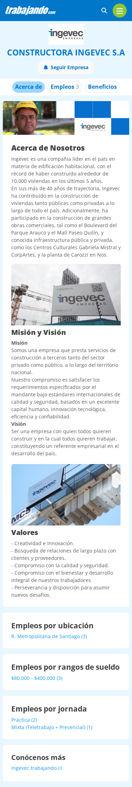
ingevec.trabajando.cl (36, 768)
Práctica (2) (24, 719)
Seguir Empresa (69, 67)
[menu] (120, 11)
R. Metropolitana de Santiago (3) (49, 636)
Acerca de (28, 87)
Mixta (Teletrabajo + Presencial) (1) (51, 727)
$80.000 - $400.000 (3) (36, 678)
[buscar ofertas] (104, 10)
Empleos (65, 87)
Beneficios (102, 87)
